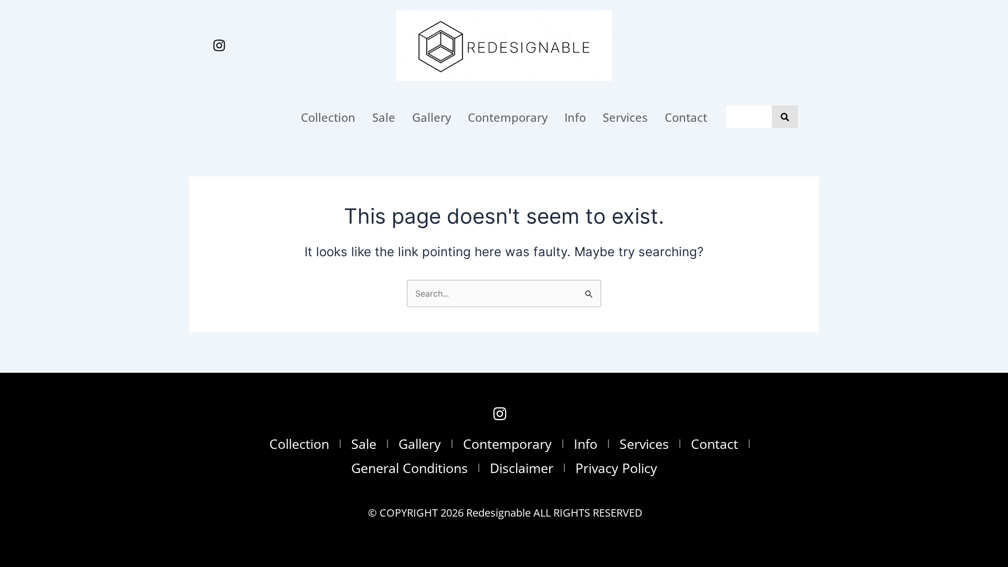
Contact (686, 117)
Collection (328, 117)
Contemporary (508, 117)
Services (625, 117)
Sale (383, 117)
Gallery (431, 117)
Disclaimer (521, 468)
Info (575, 117)
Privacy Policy (616, 468)
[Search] (785, 117)
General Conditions (409, 468)
